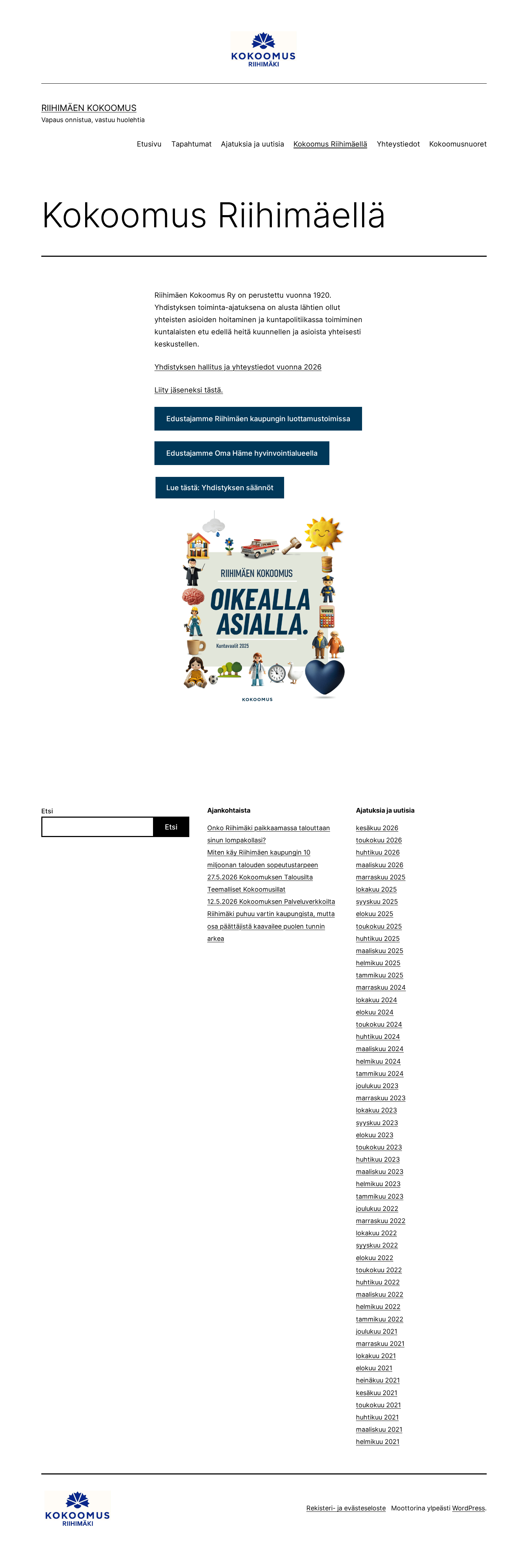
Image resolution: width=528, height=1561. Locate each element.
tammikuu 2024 (380, 1073)
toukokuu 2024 (379, 1024)
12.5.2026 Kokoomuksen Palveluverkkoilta (271, 901)
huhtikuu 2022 (378, 1282)
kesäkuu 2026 (377, 828)
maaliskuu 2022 (379, 1294)
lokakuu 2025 (376, 889)
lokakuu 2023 (376, 1110)
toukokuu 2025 (379, 926)
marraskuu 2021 (380, 1343)
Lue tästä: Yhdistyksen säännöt (219, 487)
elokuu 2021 (374, 1368)
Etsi (47, 811)
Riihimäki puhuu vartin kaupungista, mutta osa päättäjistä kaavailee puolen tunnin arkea (271, 926)
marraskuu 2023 (381, 1098)
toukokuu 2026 (379, 840)
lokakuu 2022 (376, 1233)
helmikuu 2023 (378, 1184)
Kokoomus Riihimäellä (330, 144)
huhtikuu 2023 (378, 1159)
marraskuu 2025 (381, 877)
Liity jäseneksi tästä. (188, 390)
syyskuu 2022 (377, 1245)
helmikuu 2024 (378, 1061)
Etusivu (149, 144)
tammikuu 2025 (379, 975)
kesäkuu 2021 (376, 1393)
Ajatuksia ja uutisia (252, 144)
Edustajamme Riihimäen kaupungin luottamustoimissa (258, 418)
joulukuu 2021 (376, 1331)
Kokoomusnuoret (458, 144)
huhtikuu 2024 (378, 1036)
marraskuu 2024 (381, 987)
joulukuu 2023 (377, 1086)
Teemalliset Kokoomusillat (246, 889)
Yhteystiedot (398, 144)
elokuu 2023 (374, 1135)
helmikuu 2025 (378, 963)
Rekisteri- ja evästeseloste (346, 1508)
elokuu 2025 (374, 913)
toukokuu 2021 (378, 1405)
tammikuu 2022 (379, 1319)
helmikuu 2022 (378, 1306)
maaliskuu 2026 (379, 865)
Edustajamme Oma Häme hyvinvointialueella (242, 453)
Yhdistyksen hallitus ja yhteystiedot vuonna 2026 (237, 367)
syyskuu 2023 (377, 1122)
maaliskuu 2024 (380, 1049)
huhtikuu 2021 (377, 1417)
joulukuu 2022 (377, 1208)
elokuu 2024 (375, 1012)
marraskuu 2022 (381, 1221)
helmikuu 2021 (377, 1441)
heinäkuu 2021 (378, 1380)
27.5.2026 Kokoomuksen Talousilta (260, 877)
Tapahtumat (191, 144)
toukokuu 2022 (379, 1270)
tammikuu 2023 (379, 1196)
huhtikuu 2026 (378, 852)
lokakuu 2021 (376, 1356)
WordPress (468, 1508)
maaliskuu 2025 (379, 950)
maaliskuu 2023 (379, 1171)
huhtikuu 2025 (378, 938)
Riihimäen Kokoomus (88, 108)
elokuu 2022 (374, 1258)
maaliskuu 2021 (379, 1429)
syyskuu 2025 (377, 901)
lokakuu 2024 (376, 1000)
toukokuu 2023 (379, 1147)
